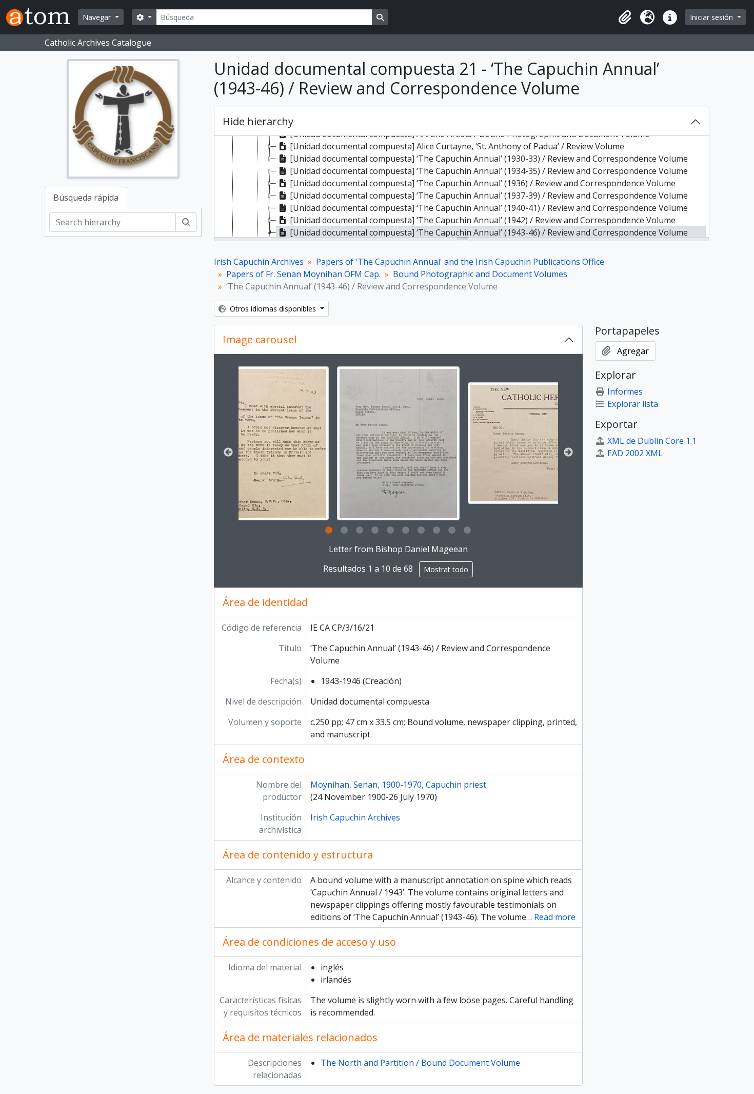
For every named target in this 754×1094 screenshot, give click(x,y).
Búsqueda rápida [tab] (85, 197)
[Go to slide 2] (344, 530)
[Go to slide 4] (375, 530)
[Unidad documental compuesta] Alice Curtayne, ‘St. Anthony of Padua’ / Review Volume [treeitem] (457, 146)
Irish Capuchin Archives (259, 261)
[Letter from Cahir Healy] (275, 443)
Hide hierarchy (258, 121)
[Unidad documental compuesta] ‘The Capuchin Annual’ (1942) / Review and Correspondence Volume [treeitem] (483, 220)
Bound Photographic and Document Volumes (480, 274)
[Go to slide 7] (421, 530)
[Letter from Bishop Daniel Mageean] (398, 443)
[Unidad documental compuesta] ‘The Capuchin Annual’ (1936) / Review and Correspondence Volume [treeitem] (483, 183)
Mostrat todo (446, 569)
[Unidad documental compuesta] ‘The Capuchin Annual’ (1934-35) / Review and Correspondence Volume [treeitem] (489, 171)
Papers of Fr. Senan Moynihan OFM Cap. (303, 274)
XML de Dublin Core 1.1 (652, 440)
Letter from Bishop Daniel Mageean (398, 549)
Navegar (98, 17)
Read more (555, 917)
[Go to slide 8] (436, 530)
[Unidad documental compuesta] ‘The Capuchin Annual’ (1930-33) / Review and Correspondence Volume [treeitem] (489, 158)
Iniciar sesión (712, 17)
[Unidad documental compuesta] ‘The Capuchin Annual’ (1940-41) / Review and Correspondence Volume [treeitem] (489, 207)
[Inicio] (42, 17)
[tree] (461, 187)
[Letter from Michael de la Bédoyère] (540, 443)
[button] (624, 17)
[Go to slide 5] (390, 530)
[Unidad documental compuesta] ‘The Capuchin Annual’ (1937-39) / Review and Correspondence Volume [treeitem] (489, 195)
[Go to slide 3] (359, 530)
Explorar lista (632, 403)
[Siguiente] (568, 452)
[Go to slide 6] (406, 530)
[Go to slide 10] (467, 530)
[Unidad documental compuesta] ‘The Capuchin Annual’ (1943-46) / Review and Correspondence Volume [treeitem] (489, 232)
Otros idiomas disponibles (273, 309)
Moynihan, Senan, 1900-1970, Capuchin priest (398, 784)
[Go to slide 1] (329, 530)
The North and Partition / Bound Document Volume (420, 1062)
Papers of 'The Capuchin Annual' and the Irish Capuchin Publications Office (460, 261)
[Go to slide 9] (452, 530)
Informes (625, 391)
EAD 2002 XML (635, 453)
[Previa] (228, 452)
